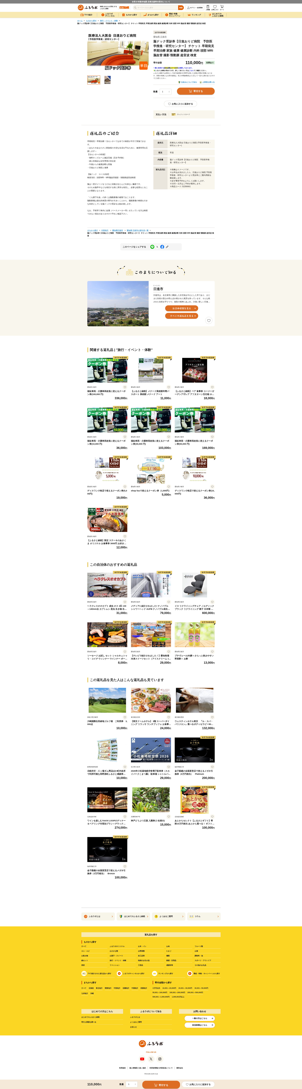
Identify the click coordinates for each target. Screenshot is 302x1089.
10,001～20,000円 (169, 988)
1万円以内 (156, 988)
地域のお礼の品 (144, 960)
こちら (191, 70)
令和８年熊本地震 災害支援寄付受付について (151, 2)
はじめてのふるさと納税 (90, 1017)
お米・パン (142, 946)
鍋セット (84, 960)
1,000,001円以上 (178, 997)
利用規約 (122, 1068)
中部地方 (104, 230)
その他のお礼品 (200, 965)
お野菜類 (141, 951)
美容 (83, 965)
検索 (181, 8)
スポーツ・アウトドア (203, 960)
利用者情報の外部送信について (161, 1068)
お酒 (196, 951)
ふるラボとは (135, 1017)
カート (222, 9)
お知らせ (133, 1027)
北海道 (91, 988)
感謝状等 (169, 965)
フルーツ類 (199, 946)
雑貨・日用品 (171, 960)
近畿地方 (126, 988)
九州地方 (84, 993)
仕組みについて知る (189, 82)
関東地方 (108, 988)
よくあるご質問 (136, 1022)
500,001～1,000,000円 (161, 997)
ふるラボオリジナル (117, 946)
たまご (168, 951)
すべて (83, 946)
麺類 (168, 956)
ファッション (115, 965)
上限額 (208, 9)
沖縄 (92, 993)
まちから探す (92, 230)
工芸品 (140, 965)
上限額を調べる (208, 82)
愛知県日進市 (117, 230)
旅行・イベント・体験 (109, 21)
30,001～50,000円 (201, 988)
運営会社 (179, 1068)
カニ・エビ (85, 951)
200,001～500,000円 (195, 992)
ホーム (80, 21)
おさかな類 (114, 951)
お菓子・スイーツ (116, 956)
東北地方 (99, 988)
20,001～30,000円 (185, 988)
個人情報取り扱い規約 (137, 1068)
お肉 (168, 946)
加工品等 (141, 956)
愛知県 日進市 (160, 37)
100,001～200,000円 (177, 992)
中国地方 (135, 988)
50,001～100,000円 (160, 992)
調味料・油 (199, 956)
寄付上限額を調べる (88, 1022)
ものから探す (91, 21)
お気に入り (214, 9)
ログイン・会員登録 (196, 7)
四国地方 (144, 988)
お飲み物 (84, 956)
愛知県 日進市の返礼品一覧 (138, 230)
